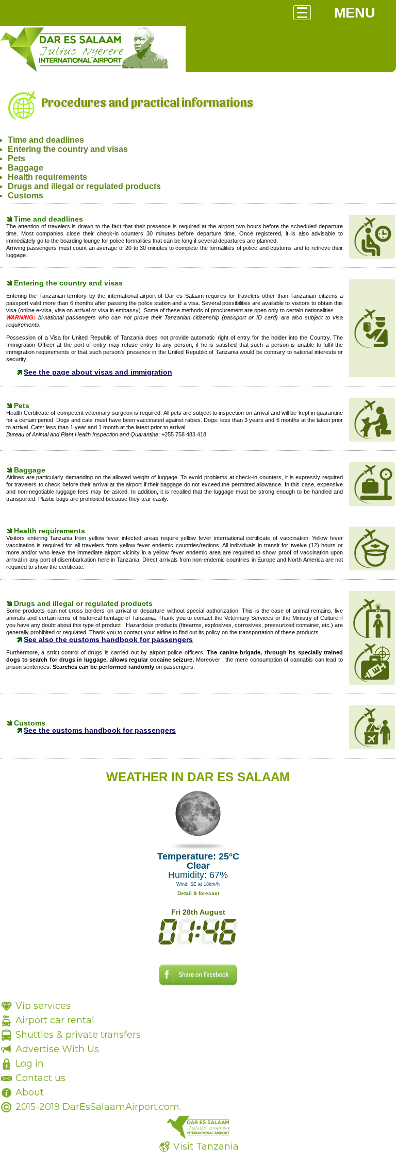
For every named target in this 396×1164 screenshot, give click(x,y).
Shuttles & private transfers (78, 1034)
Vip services (43, 1005)
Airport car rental (54, 1020)
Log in (29, 1063)
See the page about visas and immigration (98, 372)
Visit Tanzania (206, 1146)
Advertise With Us (57, 1049)
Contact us (40, 1078)
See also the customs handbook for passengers (108, 639)
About (29, 1092)
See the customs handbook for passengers (100, 730)
